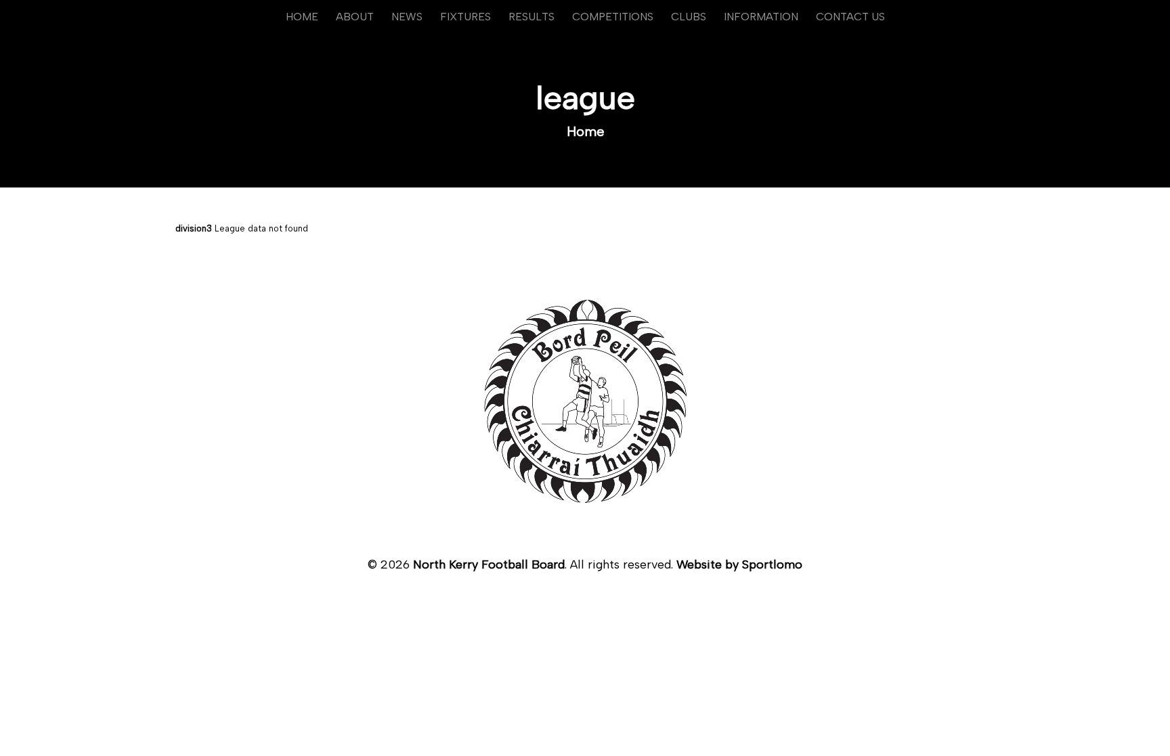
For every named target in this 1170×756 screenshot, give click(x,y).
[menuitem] (302, 17)
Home (586, 131)
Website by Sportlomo (739, 564)
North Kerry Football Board (489, 564)
